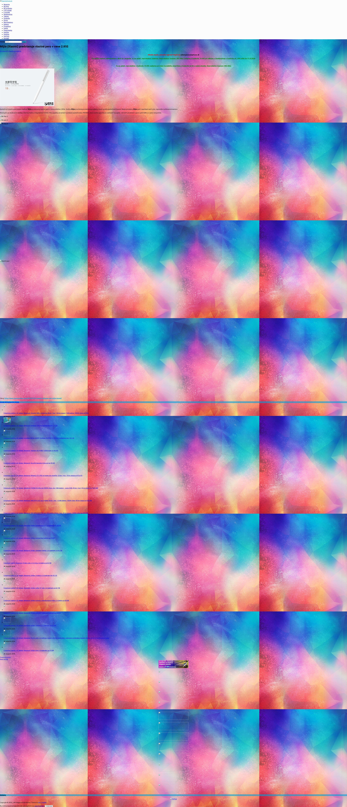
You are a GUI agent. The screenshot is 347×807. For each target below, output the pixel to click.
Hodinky (6, 34)
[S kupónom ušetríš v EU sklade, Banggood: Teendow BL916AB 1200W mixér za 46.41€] (7, 447)
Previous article (5, 657)
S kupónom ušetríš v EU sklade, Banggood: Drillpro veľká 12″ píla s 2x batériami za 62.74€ (32, 588)
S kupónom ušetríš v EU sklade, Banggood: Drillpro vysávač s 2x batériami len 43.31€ (30, 575)
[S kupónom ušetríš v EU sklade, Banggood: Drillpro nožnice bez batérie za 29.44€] (7, 535)
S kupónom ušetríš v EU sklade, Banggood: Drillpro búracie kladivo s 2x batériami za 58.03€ (32, 525)
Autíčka (6, 32)
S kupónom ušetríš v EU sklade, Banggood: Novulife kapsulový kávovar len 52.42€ (29, 463)
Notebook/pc (8, 14)
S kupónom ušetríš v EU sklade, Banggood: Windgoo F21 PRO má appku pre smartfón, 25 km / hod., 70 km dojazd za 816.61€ (43, 475)
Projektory (7, 26)
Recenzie (7, 4)
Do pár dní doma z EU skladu (9, 402)
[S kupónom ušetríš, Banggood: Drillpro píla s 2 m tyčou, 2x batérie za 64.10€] (7, 560)
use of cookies (39, 806)
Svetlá (6, 28)
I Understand (49, 806)
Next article (4, 659)
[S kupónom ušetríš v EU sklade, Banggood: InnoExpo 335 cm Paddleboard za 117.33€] (7, 422)
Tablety (6, 16)
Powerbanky (8, 30)
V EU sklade (8, 10)
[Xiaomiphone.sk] (173, 1)
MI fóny (6, 6)
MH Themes (42, 802)
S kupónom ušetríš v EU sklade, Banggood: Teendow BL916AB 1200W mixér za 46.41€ (31, 450)
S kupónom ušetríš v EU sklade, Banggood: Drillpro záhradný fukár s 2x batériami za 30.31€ (32, 613)
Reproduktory (8, 22)
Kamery (6, 24)
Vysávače (7, 18)
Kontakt (6, 38)
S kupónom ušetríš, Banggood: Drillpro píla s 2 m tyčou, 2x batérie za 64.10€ (27, 563)
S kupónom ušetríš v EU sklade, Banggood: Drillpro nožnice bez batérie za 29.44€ (29, 538)
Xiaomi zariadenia (15, 51)
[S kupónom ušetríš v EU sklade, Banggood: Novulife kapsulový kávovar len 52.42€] (7, 460)
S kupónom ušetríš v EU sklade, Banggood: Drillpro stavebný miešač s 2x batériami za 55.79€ (33, 550)
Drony (6, 20)
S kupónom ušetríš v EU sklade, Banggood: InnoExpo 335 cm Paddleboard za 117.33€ (31, 425)
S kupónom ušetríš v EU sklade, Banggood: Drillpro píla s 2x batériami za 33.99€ (29, 650)
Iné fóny (6, 36)
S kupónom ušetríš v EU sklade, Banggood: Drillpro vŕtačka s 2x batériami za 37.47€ (30, 625)
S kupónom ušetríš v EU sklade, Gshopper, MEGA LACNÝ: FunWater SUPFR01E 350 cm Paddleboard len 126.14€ (39, 438)
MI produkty (8, 8)
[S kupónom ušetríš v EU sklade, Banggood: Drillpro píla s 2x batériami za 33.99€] (7, 647)
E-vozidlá (7, 12)
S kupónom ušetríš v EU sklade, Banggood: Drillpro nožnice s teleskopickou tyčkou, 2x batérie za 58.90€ (36, 600)
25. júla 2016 (4, 51)
